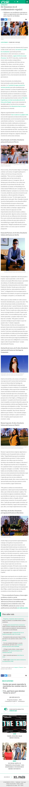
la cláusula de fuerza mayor (18, 106)
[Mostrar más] (14, 703)
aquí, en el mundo (16, 634)
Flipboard (21, 667)
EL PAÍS (19, 777)
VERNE (14, 734)
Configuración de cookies (11, 785)
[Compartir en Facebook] (2, 19)
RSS (19, 785)
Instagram (16, 667)
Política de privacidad (11, 783)
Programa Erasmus (12, 700)
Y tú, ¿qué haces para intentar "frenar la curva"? (14, 692)
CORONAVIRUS (4, 5)
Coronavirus (21, 701)
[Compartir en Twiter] (5, 19)
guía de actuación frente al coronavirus (16, 625)
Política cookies (19, 783)
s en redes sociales (22, 608)
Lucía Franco (4, 42)
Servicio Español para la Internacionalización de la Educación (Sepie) (14, 100)
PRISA (21, 785)
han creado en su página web (19, 114)
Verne (5, 1)
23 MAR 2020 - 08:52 (14, 42)
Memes (14, 761)
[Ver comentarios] (26, 19)
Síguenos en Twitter (17, 1)
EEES (20, 700)
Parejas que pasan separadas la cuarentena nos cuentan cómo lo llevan (15, 686)
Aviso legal (23, 782)
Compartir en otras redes (9, 19)
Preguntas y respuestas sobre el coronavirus (13, 618)
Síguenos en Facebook (14, 1)
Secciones (27, 2)
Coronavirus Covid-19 (11, 701)
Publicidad (18, 782)
